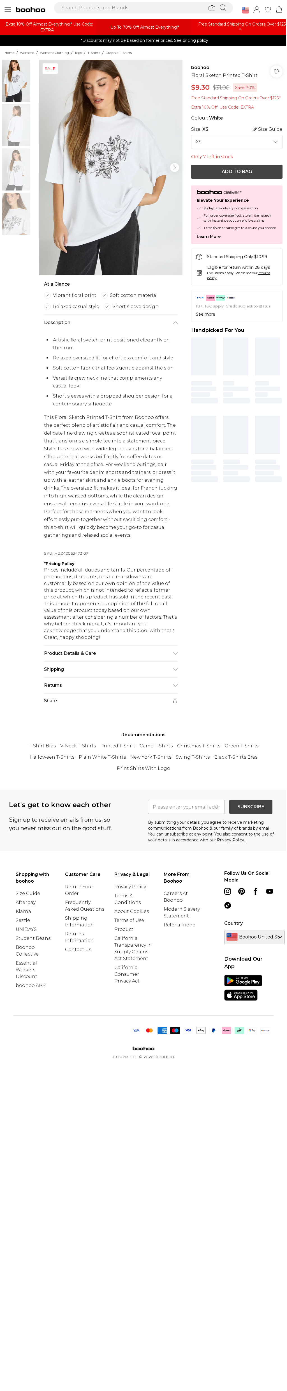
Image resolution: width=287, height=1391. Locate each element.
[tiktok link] (227, 905)
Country (233, 923)
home (9, 53)
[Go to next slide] (174, 167)
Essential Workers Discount (26, 969)
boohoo (200, 67)
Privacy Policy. (231, 840)
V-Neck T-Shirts (78, 746)
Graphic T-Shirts (119, 53)
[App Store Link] (243, 988)
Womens (27, 53)
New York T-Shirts (150, 757)
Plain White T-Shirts (102, 757)
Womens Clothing (54, 53)
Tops (78, 53)
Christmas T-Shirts (198, 746)
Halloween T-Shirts (52, 757)
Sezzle (23, 920)
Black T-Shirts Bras (235, 757)
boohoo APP (31, 985)
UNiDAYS (26, 929)
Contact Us (78, 949)
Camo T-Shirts (156, 746)
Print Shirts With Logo (143, 768)
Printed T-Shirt (117, 746)
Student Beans (33, 938)
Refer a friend (180, 925)
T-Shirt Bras (42, 746)
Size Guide (28, 893)
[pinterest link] (241, 891)
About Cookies (131, 911)
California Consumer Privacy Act (127, 974)
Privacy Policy (130, 886)
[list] (110, 167)
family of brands (236, 828)
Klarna (23, 911)
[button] (245, 10)
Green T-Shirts (241, 746)
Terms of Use (129, 920)
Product (123, 929)
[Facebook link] (255, 891)
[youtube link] (269, 891)
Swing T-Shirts (193, 757)
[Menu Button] (7, 9)
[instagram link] (227, 891)
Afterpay (26, 902)
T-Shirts (93, 53)
